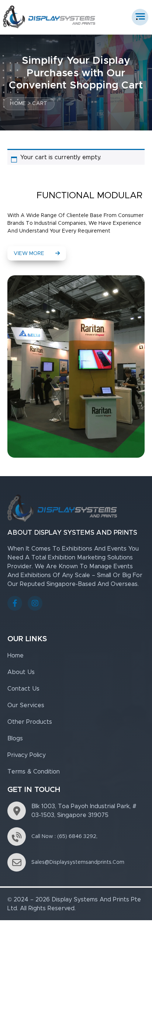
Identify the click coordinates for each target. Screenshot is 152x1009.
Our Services (25, 705)
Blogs (15, 738)
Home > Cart (28, 103)
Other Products (29, 722)
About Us (21, 672)
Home (15, 656)
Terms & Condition (33, 772)
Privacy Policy (26, 755)
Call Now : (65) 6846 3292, (64, 836)
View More (29, 253)
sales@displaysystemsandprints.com (77, 862)
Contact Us (23, 689)
